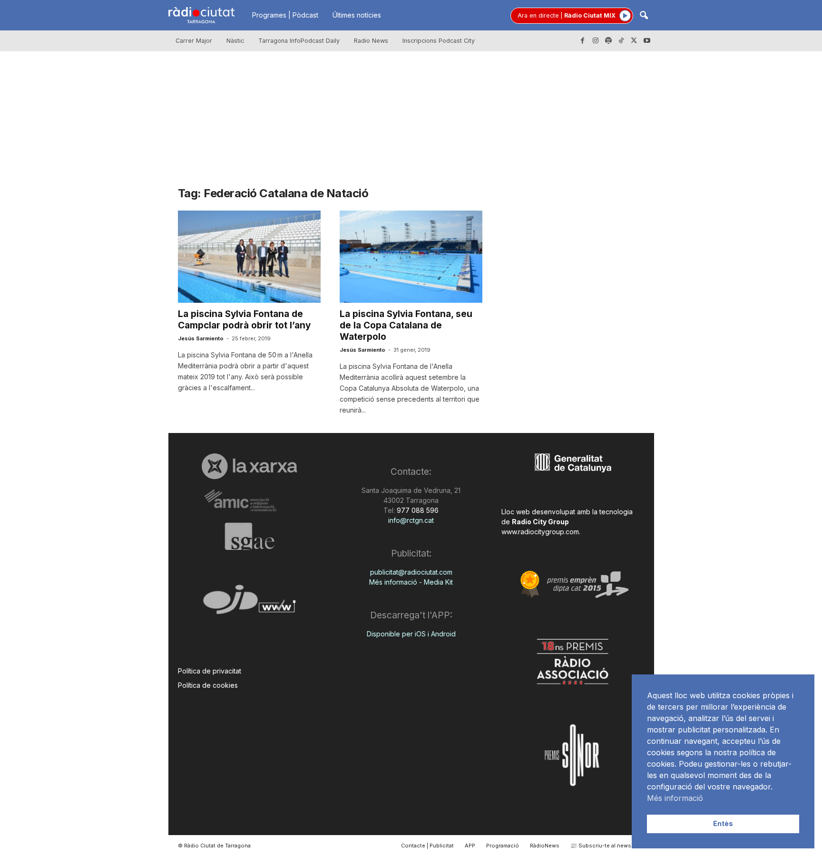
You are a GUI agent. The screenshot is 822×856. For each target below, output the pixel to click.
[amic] (249, 500)
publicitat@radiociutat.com (411, 572)
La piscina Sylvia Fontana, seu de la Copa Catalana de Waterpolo (406, 325)
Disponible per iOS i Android (411, 634)
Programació (502, 845)
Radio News (371, 40)
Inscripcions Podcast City (438, 40)
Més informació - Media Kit (411, 582)
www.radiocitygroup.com (540, 532)
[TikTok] (621, 41)
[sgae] (249, 536)
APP (470, 845)
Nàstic (235, 40)
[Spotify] (608, 41)
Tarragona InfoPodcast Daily (299, 40)
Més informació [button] (675, 798)
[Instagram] (595, 41)
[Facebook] (582, 41)
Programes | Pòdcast (285, 15)
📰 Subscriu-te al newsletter (607, 845)
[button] (643, 16)
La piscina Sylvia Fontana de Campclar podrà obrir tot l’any (244, 319)
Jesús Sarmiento (201, 338)
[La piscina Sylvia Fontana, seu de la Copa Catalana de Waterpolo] (411, 257)
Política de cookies (208, 685)
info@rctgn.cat (411, 520)
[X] (634, 41)
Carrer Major (194, 40)
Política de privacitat (209, 671)
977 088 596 (417, 510)
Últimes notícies (357, 15)
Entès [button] (723, 823)
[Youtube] (647, 41)
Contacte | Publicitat (427, 845)
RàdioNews (544, 845)
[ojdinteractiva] (249, 603)
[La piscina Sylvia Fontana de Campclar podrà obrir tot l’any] (249, 257)
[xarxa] (249, 466)
